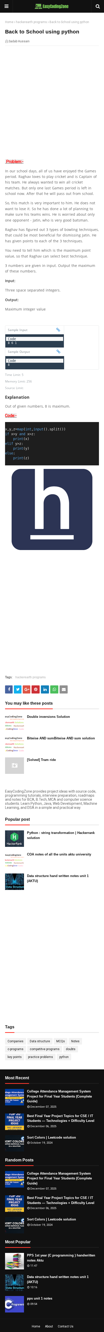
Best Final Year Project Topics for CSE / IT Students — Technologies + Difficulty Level (60, 1118)
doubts (70, 1049)
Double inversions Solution (48, 717)
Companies (15, 1041)
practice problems (40, 1057)
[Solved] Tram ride (41, 760)
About (49, 1326)
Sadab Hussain (19, 41)
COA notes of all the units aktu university (59, 854)
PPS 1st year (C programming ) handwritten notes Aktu (61, 1257)
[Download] (58, 330)
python (64, 1057)
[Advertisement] (52, 103)
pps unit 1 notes (39, 1298)
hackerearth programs (31, 22)
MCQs (60, 1041)
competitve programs (45, 1049)
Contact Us (65, 1326)
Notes (75, 1041)
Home (9, 22)
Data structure (40, 1041)
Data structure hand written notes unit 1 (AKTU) (58, 878)
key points (15, 1057)
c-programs (15, 1049)
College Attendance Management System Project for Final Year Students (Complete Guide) (59, 1096)
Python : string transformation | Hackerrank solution (61, 835)
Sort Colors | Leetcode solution (51, 1137)
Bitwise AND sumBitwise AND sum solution (61, 738)
